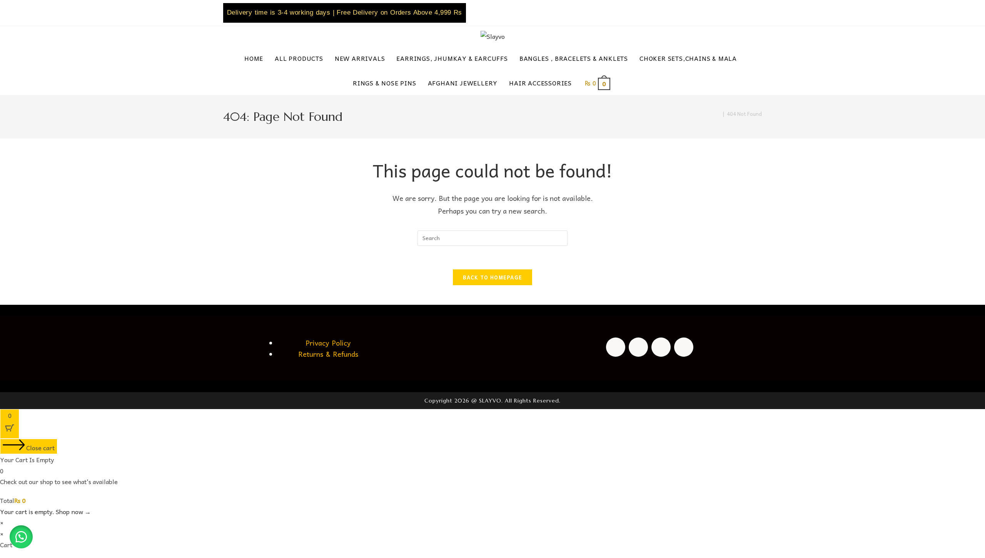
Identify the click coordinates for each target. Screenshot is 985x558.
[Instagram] (638, 347)
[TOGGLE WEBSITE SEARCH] (627, 82)
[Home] (718, 114)
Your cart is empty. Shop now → (45, 511)
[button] (21, 536)
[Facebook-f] (615, 347)
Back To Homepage (493, 277)
